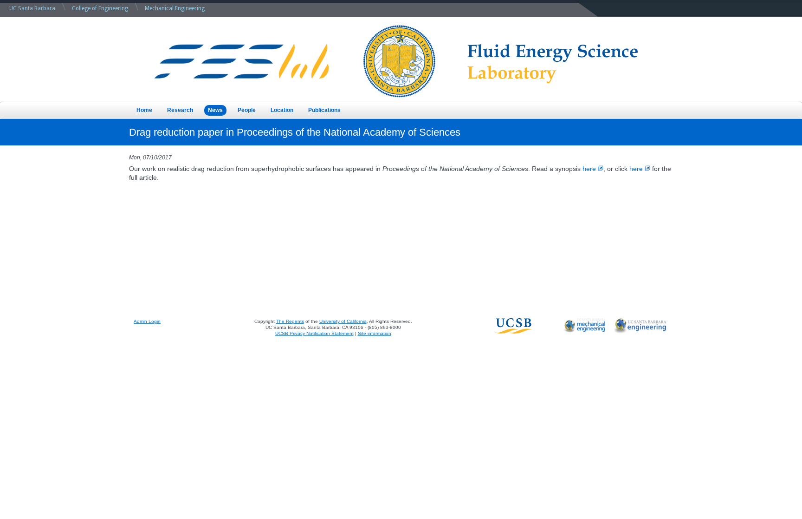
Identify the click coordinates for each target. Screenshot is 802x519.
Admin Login (147, 321)
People (247, 110)
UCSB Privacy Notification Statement (314, 333)
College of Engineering (100, 8)
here (589, 168)
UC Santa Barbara (32, 8)
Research (180, 110)
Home (144, 110)
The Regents (290, 321)
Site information (374, 333)
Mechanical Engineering (175, 8)
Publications (324, 110)
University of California (343, 321)
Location (282, 110)
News (215, 110)
